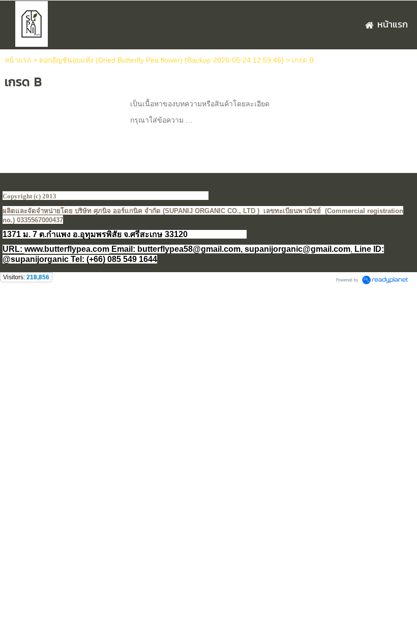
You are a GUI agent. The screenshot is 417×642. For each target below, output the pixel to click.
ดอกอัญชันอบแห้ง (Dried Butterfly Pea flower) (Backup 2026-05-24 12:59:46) (161, 60)
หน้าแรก (18, 60)
